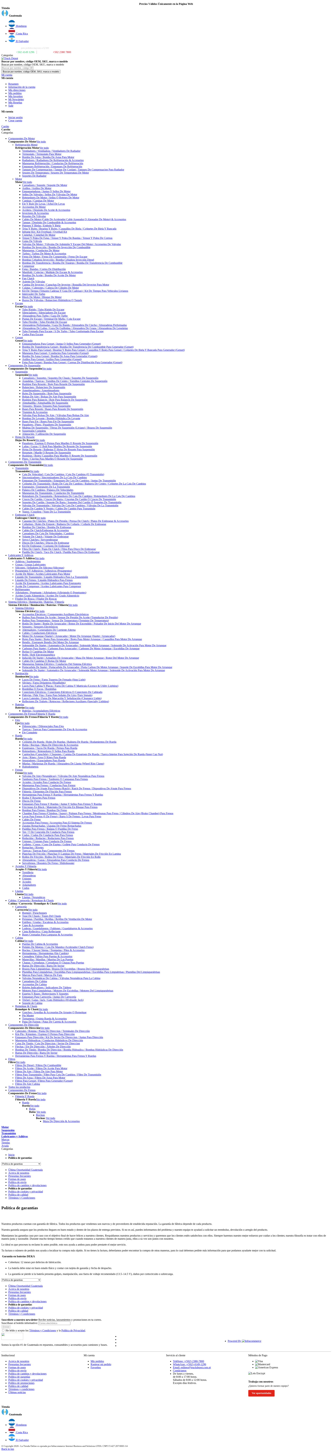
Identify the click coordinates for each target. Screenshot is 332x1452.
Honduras (21, 26)
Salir (10, 105)
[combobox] (17, 68)
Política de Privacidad (73, 1330)
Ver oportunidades (261, 1393)
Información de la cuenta (21, 87)
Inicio (11, 1154)
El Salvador (22, 41)
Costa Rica (21, 33)
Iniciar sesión (15, 117)
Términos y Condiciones (42, 1330)
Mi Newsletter (16, 99)
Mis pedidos (15, 93)
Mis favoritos (15, 96)
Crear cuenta (15, 120)
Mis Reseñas (15, 102)
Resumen (13, 83)
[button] (166, 13)
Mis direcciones (16, 90)
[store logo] (9, 58)
